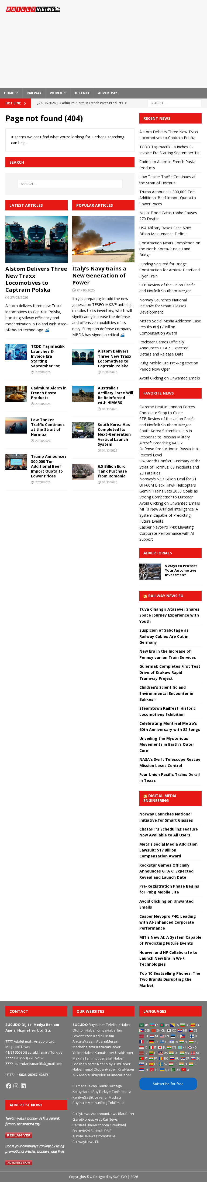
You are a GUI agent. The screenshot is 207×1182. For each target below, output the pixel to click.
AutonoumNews (104, 1113)
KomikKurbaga (110, 1086)
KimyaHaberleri (109, 1030)
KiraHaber (126, 1069)
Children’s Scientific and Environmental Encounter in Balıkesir (166, 693)
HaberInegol (83, 1069)
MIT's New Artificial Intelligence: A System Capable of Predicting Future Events (168, 515)
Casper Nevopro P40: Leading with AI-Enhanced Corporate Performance (167, 922)
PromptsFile (105, 1136)
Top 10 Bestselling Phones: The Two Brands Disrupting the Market (169, 979)
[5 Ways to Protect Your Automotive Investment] (150, 572)
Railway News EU (165, 595)
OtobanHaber (105, 1069)
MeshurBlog (97, 1102)
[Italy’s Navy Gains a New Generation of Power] (103, 239)
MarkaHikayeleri (92, 1074)
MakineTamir (83, 1058)
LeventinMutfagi (108, 1097)
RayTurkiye (101, 1091)
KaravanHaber (108, 1046)
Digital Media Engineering (160, 798)
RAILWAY (34, 93)
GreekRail (118, 1125)
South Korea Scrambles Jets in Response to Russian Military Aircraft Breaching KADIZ (165, 436)
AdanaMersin (107, 1041)
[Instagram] (16, 1086)
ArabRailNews (106, 1119)
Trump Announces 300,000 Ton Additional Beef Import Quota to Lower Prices (49, 466)
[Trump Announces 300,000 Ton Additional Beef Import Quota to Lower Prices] (16, 462)
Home (9, 93)
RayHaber (97, 1024)
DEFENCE (82, 93)
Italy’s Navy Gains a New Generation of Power (99, 275)
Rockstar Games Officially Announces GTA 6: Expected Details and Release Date (163, 348)
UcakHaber (124, 1052)
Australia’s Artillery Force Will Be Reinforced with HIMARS (115, 395)
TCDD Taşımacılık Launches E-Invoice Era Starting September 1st (48, 356)
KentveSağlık (83, 1097)
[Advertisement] (141, 43)
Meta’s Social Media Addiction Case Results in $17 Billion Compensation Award (170, 327)
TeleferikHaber (118, 1024)
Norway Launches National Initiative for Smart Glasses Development (163, 306)
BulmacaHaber (119, 1074)
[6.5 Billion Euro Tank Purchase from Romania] (83, 472)
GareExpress (83, 1119)
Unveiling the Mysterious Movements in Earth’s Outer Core (166, 744)
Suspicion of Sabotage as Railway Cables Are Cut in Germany (164, 636)
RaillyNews (81, 1113)
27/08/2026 (19, 297)
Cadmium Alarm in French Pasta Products (49, 392)
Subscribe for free (168, 1084)
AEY (75, 1074)
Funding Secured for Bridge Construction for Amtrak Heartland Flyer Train (169, 270)
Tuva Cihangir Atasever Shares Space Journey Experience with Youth (169, 615)
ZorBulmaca (121, 1091)
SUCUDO (80, 1024)
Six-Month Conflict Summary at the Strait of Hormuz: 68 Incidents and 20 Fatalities (170, 467)
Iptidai (100, 1058)
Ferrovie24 (81, 1130)
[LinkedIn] (23, 1086)
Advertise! (107, 93)
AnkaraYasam (84, 1041)
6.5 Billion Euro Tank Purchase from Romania (112, 471)
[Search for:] (175, 102)
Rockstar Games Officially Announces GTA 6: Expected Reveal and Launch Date (166, 871)
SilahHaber (114, 1058)
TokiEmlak (116, 1102)
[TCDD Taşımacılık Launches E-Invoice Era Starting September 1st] (16, 352)
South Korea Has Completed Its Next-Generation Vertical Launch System (114, 434)
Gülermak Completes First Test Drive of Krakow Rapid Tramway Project (169, 672)
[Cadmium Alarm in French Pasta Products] (16, 394)
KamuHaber (104, 1052)
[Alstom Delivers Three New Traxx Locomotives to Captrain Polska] (36, 239)
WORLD (56, 93)
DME (108, 1130)
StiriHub (97, 1130)
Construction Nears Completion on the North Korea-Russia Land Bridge (169, 249)
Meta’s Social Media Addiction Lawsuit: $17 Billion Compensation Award (168, 850)
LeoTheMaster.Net (88, 1063)
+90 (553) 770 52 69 (28, 1058)
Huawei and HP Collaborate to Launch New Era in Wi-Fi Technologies (168, 958)
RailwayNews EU (86, 1141)
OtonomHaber (84, 1030)
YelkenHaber (83, 1052)
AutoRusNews (84, 1136)
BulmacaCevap (85, 1086)
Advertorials (157, 552)
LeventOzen (82, 1035)
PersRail (79, 1125)
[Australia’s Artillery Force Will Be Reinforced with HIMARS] (83, 394)
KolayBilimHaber (117, 1063)
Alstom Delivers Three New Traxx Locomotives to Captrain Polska (36, 279)
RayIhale (80, 1102)
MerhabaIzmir (84, 1046)
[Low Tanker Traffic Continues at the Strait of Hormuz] (16, 425)
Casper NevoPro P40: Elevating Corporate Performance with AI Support (166, 533)
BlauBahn (126, 1113)
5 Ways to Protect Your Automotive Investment (181, 570)
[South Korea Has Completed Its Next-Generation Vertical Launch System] (83, 430)
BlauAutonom (98, 1125)
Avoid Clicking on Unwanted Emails (169, 378)
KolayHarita (82, 1091)
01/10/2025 (86, 290)
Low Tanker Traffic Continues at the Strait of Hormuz (48, 427)
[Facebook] (8, 1086)
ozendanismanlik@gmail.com (38, 1063)
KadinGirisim (103, 1035)
